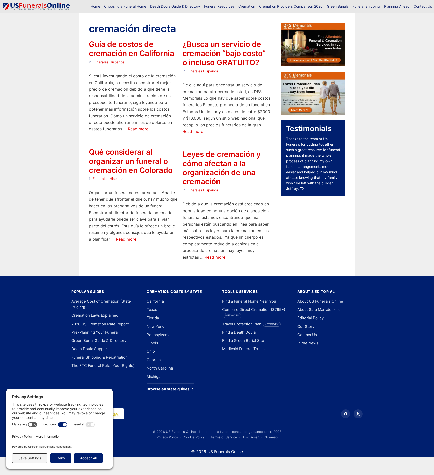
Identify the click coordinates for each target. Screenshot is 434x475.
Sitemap (271, 437)
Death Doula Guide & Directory (175, 6)
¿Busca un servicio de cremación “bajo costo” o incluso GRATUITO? (224, 53)
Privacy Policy (167, 437)
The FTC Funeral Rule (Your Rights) (102, 365)
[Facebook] (345, 413)
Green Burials (337, 6)
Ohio (151, 351)
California (155, 301)
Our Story (305, 326)
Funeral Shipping (366, 6)
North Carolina (160, 368)
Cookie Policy (194, 437)
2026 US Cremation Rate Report (100, 324)
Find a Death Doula (239, 332)
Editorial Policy (310, 317)
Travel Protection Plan (250, 324)
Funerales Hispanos (108, 62)
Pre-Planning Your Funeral (95, 332)
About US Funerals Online (320, 301)
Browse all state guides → (170, 389)
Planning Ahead (397, 6)
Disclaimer (251, 437)
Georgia (154, 359)
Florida (153, 317)
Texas (152, 309)
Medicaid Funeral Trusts (243, 348)
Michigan (155, 376)
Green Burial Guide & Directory (98, 340)
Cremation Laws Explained (94, 315)
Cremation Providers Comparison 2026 (291, 6)
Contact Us (423, 6)
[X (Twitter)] (358, 413)
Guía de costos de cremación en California (131, 49)
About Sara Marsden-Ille (319, 309)
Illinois (152, 343)
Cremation (246, 6)
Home (95, 6)
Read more (138, 128)
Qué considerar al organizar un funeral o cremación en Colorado (131, 161)
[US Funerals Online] (36, 6)
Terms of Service (224, 437)
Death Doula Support (90, 348)
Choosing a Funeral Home (125, 6)
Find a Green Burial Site (243, 340)
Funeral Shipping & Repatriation (99, 357)
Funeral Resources (219, 6)
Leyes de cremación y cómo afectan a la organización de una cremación (222, 168)
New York (155, 326)
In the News (307, 343)
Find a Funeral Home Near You (249, 301)
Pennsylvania (158, 334)
